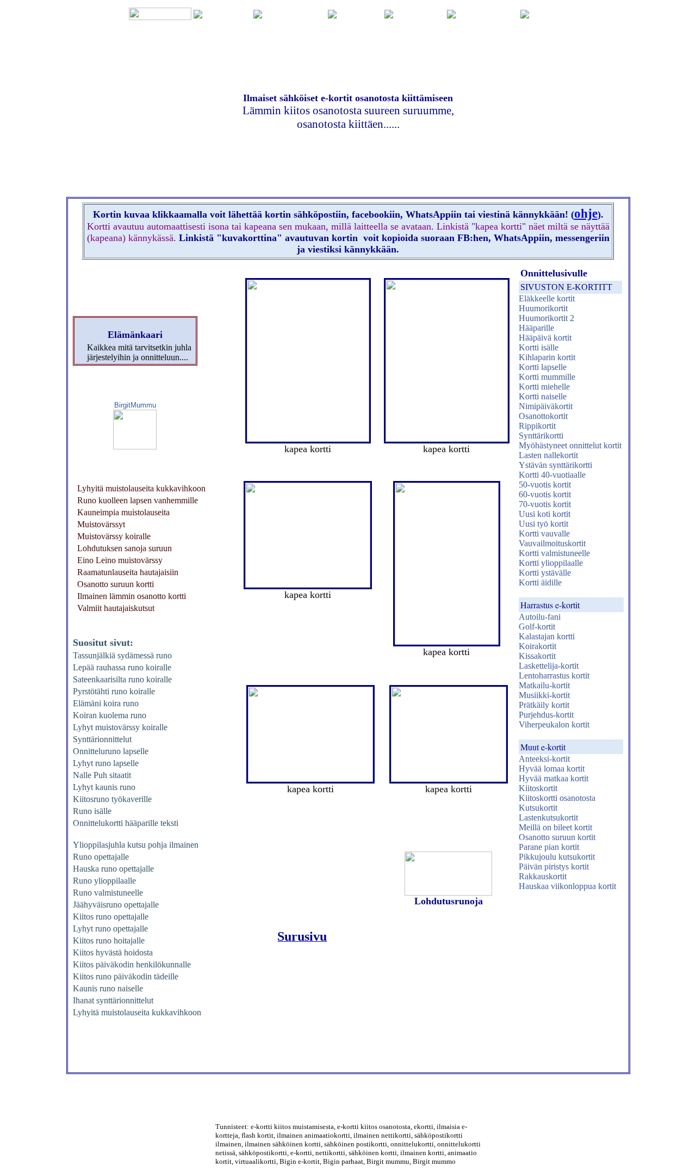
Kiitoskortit (538, 788)
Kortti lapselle (543, 367)
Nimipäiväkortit (546, 406)
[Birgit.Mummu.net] (135, 446)
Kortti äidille (540, 582)
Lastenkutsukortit (548, 817)
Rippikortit (537, 425)
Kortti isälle (538, 347)
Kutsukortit (538, 807)
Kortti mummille (547, 376)
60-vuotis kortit (545, 494)
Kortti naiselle (543, 396)
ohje (586, 213)
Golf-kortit (537, 626)
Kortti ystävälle (545, 572)
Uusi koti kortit (544, 514)
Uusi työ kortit (543, 523)
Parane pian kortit (549, 847)
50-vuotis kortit (545, 484)
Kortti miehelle (544, 386)
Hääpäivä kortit (545, 337)
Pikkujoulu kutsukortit (557, 856)
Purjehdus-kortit (546, 714)
